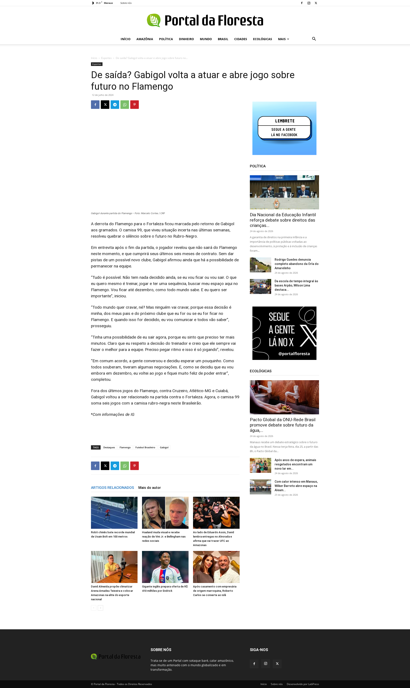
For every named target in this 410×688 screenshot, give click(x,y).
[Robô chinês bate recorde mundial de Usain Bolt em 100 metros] (114, 513)
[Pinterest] (134, 104)
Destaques (109, 447)
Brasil (223, 39)
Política (166, 39)
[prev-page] (93, 608)
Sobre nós (126, 2)
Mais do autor (149, 487)
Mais (282, 39)
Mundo (206, 39)
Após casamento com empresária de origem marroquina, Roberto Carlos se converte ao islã (214, 591)
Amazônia (144, 39)
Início (125, 39)
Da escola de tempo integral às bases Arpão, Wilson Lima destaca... (296, 285)
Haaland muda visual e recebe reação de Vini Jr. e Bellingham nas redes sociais (164, 536)
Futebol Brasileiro (145, 447)
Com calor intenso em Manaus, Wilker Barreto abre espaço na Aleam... (296, 486)
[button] (314, 39)
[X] (316, 3)
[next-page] (100, 608)
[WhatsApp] (124, 104)
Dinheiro (186, 39)
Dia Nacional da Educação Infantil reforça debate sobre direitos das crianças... (283, 220)
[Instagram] (309, 3)
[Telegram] (115, 104)
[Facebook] (302, 3)
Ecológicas (262, 39)
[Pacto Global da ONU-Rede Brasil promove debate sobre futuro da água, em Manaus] (284, 397)
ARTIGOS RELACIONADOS (112, 487)
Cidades (240, 39)
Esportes (106, 58)
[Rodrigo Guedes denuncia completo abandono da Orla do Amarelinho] (260, 264)
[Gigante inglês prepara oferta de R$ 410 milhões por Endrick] (165, 567)
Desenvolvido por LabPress (303, 684)
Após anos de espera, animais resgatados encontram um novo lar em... (295, 464)
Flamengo (125, 447)
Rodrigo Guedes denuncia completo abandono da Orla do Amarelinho (297, 264)
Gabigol (164, 447)
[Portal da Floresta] (205, 20)
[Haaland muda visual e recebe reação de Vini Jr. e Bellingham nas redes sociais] (165, 513)
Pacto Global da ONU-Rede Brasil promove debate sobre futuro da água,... (283, 425)
